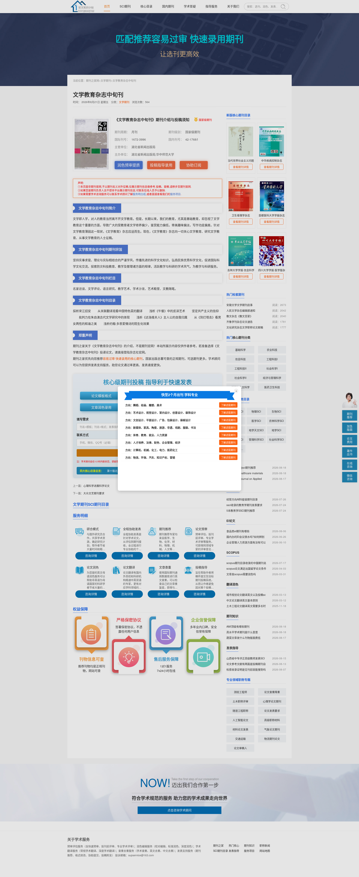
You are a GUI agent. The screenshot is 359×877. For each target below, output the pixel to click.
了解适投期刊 (228, 405)
